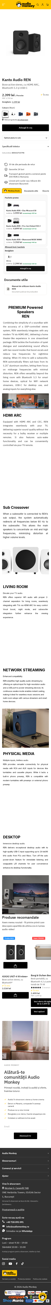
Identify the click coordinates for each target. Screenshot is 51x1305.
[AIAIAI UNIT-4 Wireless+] (15, 952)
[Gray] (35, 114)
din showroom (23, 120)
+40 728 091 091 (15, 1222)
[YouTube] (10, 1264)
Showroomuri (9, 1160)
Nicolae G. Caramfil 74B (17, 1188)
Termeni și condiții (9, 1279)
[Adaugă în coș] (15, 965)
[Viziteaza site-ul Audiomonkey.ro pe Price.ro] (37, 1297)
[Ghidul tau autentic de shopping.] (18, 1297)
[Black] (5, 114)
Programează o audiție (13, 1209)
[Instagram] (3, 1263)
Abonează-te (25, 1136)
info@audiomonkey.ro (17, 1226)
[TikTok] (22, 1263)
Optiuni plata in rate (12, 138)
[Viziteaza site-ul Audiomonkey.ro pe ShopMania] (13, 1301)
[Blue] (20, 114)
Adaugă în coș (25, 127)
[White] (13, 114)
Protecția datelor (24, 1279)
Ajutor (5, 1175)
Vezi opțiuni (39, 1011)
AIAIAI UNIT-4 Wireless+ (15, 976)
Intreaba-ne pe (19, 1231)
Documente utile (31, 191)
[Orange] (28, 114)
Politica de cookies (40, 1279)
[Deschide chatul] (42, 1297)
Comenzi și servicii (11, 1168)
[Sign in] (42, 5)
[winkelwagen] (47, 5)
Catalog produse (3, 5)
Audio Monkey (9, 1153)
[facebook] (16, 1263)
